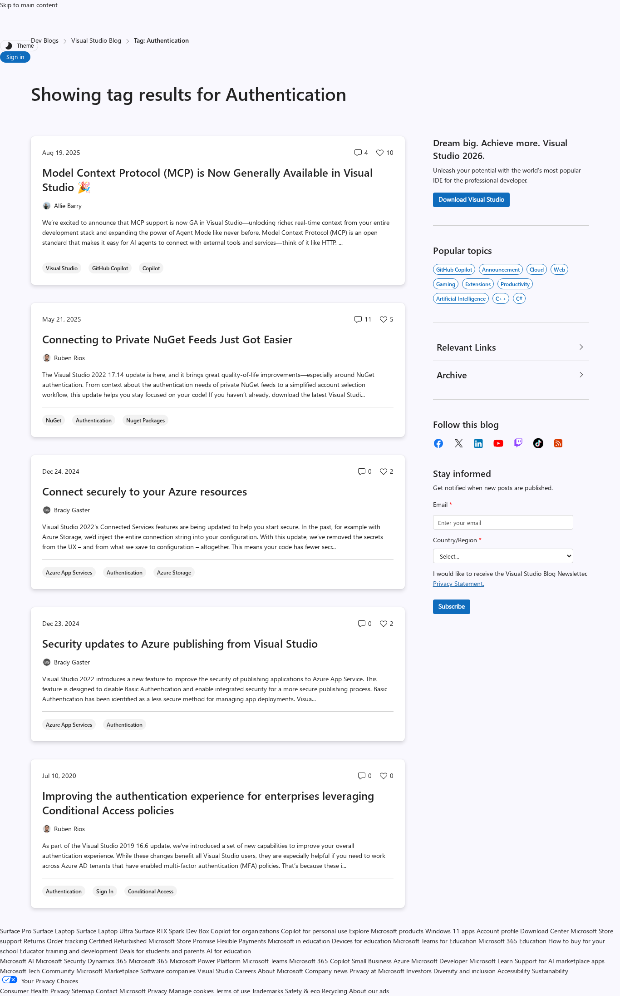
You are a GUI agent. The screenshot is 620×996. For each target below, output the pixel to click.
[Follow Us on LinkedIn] (478, 443)
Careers (245, 970)
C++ (501, 298)
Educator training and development (69, 950)
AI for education (229, 950)
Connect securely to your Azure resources (144, 491)
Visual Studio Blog (96, 40)
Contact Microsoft (121, 990)
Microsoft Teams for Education (435, 941)
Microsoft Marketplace (107, 970)
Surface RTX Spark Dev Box (172, 931)
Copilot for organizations (245, 931)
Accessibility (513, 970)
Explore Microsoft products (386, 931)
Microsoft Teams (264, 960)
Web (559, 269)
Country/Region (457, 539)
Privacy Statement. (458, 583)
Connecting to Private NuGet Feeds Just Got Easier (167, 339)
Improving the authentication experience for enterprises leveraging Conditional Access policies (208, 802)
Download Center (544, 931)
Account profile (497, 931)
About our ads (369, 990)
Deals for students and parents (162, 950)
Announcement (501, 269)
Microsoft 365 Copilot (319, 960)
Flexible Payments (241, 941)
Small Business (372, 960)
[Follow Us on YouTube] (498, 443)
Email (442, 504)
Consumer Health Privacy (35, 990)
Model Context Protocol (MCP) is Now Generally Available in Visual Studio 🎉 (207, 179)
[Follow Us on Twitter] (458, 443)
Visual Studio (215, 970)
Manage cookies (191, 990)
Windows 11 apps (450, 931)
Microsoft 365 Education (512, 941)
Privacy (158, 990)
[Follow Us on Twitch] (518, 443)
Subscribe (451, 606)
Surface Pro (15, 931)
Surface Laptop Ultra (104, 931)
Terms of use (233, 990)
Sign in (15, 56)
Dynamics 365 (107, 960)
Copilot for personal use (314, 931)
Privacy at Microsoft (376, 970)
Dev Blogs (45, 40)
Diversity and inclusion (464, 970)
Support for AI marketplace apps (560, 960)
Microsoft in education (299, 941)
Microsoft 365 (148, 960)
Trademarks (267, 990)
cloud (537, 269)
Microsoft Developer (439, 960)
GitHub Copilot (454, 269)
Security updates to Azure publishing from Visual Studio (180, 643)
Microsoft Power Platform (205, 960)
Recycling (334, 990)
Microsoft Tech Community (37, 970)
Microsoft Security (61, 960)
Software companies (168, 970)
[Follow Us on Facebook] (438, 443)
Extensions (478, 283)
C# (519, 298)
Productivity (515, 283)
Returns (34, 941)
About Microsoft (280, 970)
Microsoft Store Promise (181, 941)
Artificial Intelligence (461, 298)
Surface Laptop (53, 931)
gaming (445, 283)
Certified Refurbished (118, 941)
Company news (326, 970)
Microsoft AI (17, 960)
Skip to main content (29, 4)
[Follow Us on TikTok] (538, 443)
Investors (419, 970)
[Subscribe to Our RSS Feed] (558, 443)
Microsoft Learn (491, 960)
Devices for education (361, 941)
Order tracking (67, 941)
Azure (401, 960)
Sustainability (550, 970)
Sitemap (83, 990)
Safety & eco (302, 990)
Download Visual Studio (471, 199)
